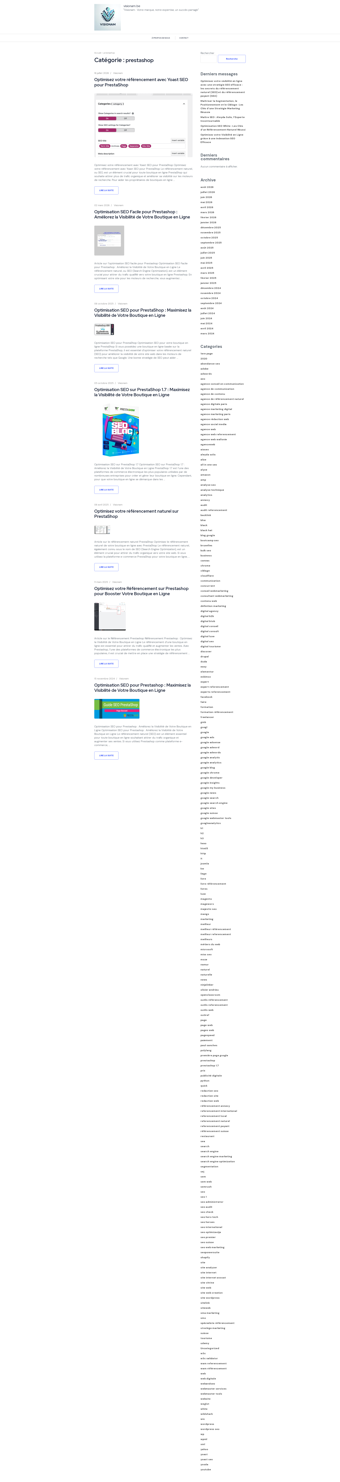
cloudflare (207, 575)
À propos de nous (161, 38)
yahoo (204, 1449)
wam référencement (214, 1368)
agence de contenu (213, 394)
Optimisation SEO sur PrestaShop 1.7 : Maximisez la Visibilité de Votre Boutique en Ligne (142, 392)
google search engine (214, 803)
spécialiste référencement (218, 1323)
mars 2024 (207, 333)
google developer (212, 777)
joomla (205, 863)
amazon (206, 474)
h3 (202, 838)
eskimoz (206, 676)
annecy (205, 500)
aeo (203, 378)
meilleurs (206, 939)
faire (204, 702)
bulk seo (206, 550)
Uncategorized (210, 1348)
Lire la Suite (106, 190)
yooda (204, 1464)
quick (204, 1085)
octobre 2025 (209, 237)
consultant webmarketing (217, 596)
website (206, 1398)
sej (202, 1171)
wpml (204, 1439)
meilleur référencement (216, 929)
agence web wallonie (214, 439)
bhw (203, 520)
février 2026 (208, 217)
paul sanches (209, 1045)
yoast (204, 1454)
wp (202, 1434)
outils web (207, 1010)
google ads (207, 737)
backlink (206, 515)
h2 (202, 833)
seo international (211, 1227)
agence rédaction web (215, 419)
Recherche (232, 58)
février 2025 (208, 278)
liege (204, 873)
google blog (208, 767)
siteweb (206, 1308)
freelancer (207, 717)
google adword (210, 747)
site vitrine (207, 1282)
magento (206, 899)
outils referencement (214, 1005)
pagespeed (208, 1035)
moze (204, 959)
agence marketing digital (216, 409)
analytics (206, 495)
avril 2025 (207, 267)
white (204, 1409)
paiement (206, 1040)
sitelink (205, 1302)
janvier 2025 (208, 283)
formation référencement (217, 712)
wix (203, 1419)
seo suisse (207, 1242)
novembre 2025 (210, 232)
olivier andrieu (210, 989)
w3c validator (209, 1358)
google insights (210, 782)
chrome (205, 565)
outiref (205, 1015)
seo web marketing (213, 1247)
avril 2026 (207, 207)
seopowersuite (210, 1252)
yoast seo (207, 1459)
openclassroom (210, 994)
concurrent (208, 585)
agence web (208, 429)
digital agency (210, 611)
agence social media (214, 424)
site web (206, 1287)
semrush (206, 1186)
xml (203, 1444)
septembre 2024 (211, 303)
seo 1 (204, 1196)
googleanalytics (211, 823)
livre (203, 878)
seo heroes (208, 1222)
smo (203, 1318)
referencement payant (215, 1126)
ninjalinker (207, 984)
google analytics (211, 762)
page (204, 1020)
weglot (205, 1403)
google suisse (209, 813)
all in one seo (209, 464)
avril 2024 (207, 328)
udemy (205, 1343)
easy (204, 666)
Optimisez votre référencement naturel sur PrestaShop (136, 513)
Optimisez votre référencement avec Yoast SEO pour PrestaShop (141, 82)
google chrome (210, 772)
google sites (208, 808)
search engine (209, 1151)
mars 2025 (207, 273)
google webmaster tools (216, 818)
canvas (205, 560)
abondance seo (210, 363)
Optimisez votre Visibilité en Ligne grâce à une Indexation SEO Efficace (222, 138)
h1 (202, 828)
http (203, 853)
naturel (205, 969)
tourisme (206, 1338)
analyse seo (208, 484)
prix (203, 1070)
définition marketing (213, 606)
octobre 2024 (209, 298)
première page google (214, 1055)
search (205, 1146)
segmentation (209, 1166)
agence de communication (217, 389)
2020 (204, 358)
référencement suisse (215, 1131)
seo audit (206, 1207)
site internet (208, 1272)
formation (207, 707)
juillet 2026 (208, 192)
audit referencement (214, 510)
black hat (206, 530)
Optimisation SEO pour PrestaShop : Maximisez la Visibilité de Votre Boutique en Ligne (142, 312)
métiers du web (210, 944)
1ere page (207, 353)
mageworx (207, 904)
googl (204, 727)
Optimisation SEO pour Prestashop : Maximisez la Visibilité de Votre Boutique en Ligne (142, 687)
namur (205, 964)
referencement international (219, 1111)
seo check (207, 1212)
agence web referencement (218, 434)
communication (210, 580)
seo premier (208, 1237)
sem (203, 1176)
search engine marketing (216, 1156)
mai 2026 (206, 202)
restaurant (207, 1136)
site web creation (212, 1292)
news (204, 979)
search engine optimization (218, 1161)
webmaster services (213, 1388)
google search (209, 798)
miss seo (206, 954)
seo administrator (212, 1201)
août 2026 (207, 187)
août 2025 (207, 247)
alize (203, 459)
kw (202, 868)
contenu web (209, 601)
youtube (206, 1469)
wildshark (207, 1414)
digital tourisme (211, 646)
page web (207, 1025)
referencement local (214, 1116)
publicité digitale (211, 1075)
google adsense (210, 742)
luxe (203, 893)
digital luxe (208, 636)
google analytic (210, 757)
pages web (207, 1030)
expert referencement (215, 686)
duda (204, 661)
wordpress (207, 1424)
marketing (207, 919)
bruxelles (206, 545)
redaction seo (209, 1090)
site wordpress (210, 1297)
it (201, 858)
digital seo (207, 641)
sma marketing (210, 1313)
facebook (206, 697)
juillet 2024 (208, 313)
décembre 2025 (211, 227)
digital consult (210, 631)
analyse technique (212, 490)
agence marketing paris (216, 414)
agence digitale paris (214, 404)
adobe (205, 368)
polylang (206, 1050)
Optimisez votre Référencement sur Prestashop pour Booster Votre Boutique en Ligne (141, 591)
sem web (206, 1181)
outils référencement (214, 1000)
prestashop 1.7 (210, 1065)
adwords (206, 373)
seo (203, 1191)
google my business (213, 787)
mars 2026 (207, 212)
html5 (204, 848)
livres (204, 888)
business (206, 555)
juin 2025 (206, 257)
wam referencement (214, 1363)
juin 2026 (206, 197)
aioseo (205, 449)
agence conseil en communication (222, 383)
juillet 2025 (208, 252)
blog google (208, 535)
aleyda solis (208, 454)
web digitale (208, 1378)
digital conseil (209, 626)
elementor (207, 671)
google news (208, 792)
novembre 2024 (211, 293)
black (204, 525)
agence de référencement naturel (222, 399)
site (203, 1262)
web (203, 1373)
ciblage (205, 570)
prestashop (208, 1060)
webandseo (208, 1383)
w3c (203, 1353)
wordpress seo (210, 1429)
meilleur (206, 924)
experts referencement (215, 691)
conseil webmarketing (214, 591)
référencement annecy (215, 1106)
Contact (183, 38)
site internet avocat (213, 1277)
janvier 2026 (208, 222)
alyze (204, 469)
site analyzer (209, 1267)
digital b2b (207, 616)
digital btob (208, 621)
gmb (203, 722)
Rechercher (207, 53)
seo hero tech (209, 1217)
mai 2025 (206, 262)
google (205, 732)
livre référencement (213, 883)
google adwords (211, 752)
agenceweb (208, 444)
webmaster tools (211, 1393)
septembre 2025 (211, 242)
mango (205, 914)
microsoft (207, 949)
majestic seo (209, 909)
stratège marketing (213, 1328)
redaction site (209, 1095)
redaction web (210, 1100)
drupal (205, 656)
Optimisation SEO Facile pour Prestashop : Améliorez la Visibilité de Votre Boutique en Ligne (142, 214)
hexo (204, 843)
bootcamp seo (210, 540)
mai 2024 (206, 323)
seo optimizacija (211, 1232)
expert (205, 681)
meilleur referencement (216, 934)
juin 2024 (206, 318)
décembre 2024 (211, 288)
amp (203, 479)
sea (203, 1141)
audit (204, 505)
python (205, 1080)
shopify (205, 1257)
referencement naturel (215, 1121)
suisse (205, 1333)
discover (206, 651)
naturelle (206, 974)
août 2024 (207, 308)
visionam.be (132, 6)
